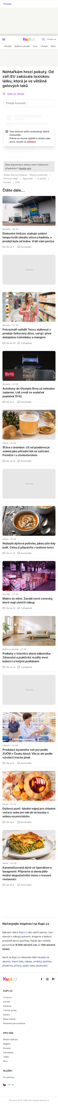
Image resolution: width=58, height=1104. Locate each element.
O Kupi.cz (7, 997)
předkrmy (7, 965)
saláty (26, 965)
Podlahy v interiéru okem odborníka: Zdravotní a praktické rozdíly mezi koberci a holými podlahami (29, 640)
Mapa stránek (9, 1019)
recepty (41, 957)
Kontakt (6, 1002)
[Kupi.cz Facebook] (41, 979)
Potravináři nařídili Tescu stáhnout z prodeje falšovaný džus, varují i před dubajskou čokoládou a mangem (29, 316)
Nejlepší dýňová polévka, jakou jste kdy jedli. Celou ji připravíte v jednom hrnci (29, 528)
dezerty (6, 961)
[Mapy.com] (53, 979)
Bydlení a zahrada (10, 649)
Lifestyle (6, 745)
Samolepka (8, 1052)
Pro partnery (8, 1077)
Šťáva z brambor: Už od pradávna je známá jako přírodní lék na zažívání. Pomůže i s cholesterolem (29, 434)
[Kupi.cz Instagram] (47, 979)
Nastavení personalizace (14, 1023)
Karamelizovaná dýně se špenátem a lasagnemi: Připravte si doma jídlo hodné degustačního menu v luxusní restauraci (29, 856)
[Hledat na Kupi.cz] (43, 39)
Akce (5, 1061)
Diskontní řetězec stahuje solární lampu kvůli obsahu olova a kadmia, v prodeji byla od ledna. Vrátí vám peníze (29, 220)
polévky (47, 961)
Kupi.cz (43, 924)
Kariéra (6, 1015)
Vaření (5, 443)
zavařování (41, 965)
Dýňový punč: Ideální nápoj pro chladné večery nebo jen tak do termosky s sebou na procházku (29, 795)
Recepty (7, 4)
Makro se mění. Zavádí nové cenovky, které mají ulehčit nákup (29, 583)
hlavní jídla (17, 961)
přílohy (17, 965)
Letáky (6, 1057)
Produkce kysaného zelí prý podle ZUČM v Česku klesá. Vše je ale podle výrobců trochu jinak (29, 736)
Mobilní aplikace (10, 1039)
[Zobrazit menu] (3, 39)
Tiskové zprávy (9, 1010)
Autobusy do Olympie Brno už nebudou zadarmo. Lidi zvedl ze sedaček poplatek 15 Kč (29, 375)
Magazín (7, 1044)
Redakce (7, 1006)
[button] (13, 94)
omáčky (37, 961)
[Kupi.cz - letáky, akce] (29, 39)
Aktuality (6, 229)
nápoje (28, 961)
